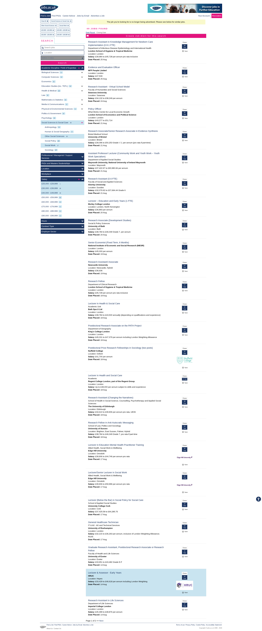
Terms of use (180, 625)
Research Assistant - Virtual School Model (109, 86)
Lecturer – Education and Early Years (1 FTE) (110, 201)
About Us (50, 628)
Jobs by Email (83, 16)
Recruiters (216, 16)
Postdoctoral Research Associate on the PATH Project (114, 325)
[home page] (49, 8)
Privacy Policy (190, 625)
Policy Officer (94, 109)
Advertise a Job (97, 16)
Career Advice (69, 16)
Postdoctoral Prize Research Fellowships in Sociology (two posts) (120, 348)
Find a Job (45, 16)
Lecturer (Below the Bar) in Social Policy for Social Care (115, 500)
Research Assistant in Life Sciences (106, 600)
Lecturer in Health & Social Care (104, 303)
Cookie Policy (200, 625)
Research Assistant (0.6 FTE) (102, 178)
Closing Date (101, 32)
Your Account (204, 16)
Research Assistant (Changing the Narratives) (110, 397)
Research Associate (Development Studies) (109, 220)
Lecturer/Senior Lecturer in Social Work (107, 472)
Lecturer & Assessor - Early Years (104, 572)
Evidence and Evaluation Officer (104, 67)
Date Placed (90, 32)
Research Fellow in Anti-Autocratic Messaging (110, 422)
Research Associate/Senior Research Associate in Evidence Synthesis (123, 131)
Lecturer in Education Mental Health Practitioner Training (116, 445)
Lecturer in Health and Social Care (105, 375)
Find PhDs (56, 16)
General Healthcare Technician (103, 522)
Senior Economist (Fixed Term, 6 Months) (108, 242)
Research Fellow (96, 281)
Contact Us (57, 628)
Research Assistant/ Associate (103, 262)
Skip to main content (10, 2)
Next (101, 621)
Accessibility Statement (214, 625)
